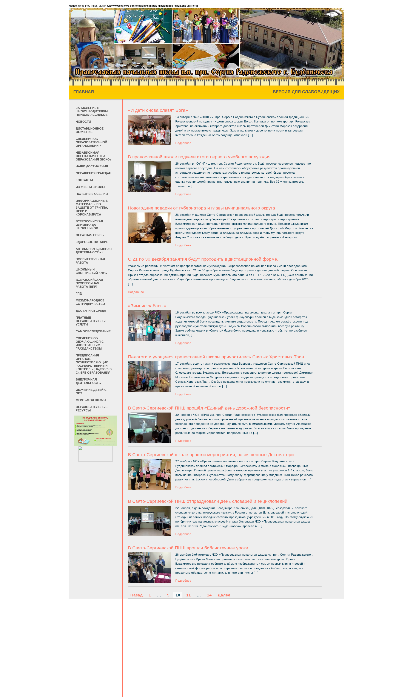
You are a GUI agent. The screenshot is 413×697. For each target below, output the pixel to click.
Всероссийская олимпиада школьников (89, 225)
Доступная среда (91, 310)
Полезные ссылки (92, 194)
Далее (224, 595)
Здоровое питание (92, 242)
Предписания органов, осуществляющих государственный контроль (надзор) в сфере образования (94, 364)
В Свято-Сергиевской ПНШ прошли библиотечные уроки (188, 547)
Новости (83, 121)
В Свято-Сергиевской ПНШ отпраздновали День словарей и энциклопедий (207, 501)
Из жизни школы (90, 187)
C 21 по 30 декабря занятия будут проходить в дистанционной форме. (203, 259)
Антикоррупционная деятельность (94, 250)
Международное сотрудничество (90, 302)
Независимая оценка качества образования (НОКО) (93, 156)
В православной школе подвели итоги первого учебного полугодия (199, 156)
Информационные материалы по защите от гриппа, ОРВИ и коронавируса (92, 207)
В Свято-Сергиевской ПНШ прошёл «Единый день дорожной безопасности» (209, 407)
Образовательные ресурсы (92, 408)
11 (188, 595)
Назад (136, 595)
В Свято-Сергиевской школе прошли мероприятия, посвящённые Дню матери (211, 454)
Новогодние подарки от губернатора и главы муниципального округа (201, 207)
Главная (83, 91)
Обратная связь (90, 235)
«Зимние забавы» (147, 305)
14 (209, 595)
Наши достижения (92, 166)
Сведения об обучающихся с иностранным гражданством (90, 343)
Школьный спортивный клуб (91, 271)
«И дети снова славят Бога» (158, 110)
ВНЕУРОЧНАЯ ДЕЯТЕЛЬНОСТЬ (88, 381)
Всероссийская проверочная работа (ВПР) (89, 283)
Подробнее (183, 143)
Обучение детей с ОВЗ (91, 391)
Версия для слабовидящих (306, 91)
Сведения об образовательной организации (91, 142)
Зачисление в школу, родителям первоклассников (92, 111)
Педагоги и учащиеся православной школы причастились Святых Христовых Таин (216, 356)
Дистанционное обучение (89, 130)
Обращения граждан (93, 173)
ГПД (79, 293)
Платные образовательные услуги (92, 321)
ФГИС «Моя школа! (92, 400)
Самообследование (93, 331)
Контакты (84, 180)
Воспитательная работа (90, 260)
